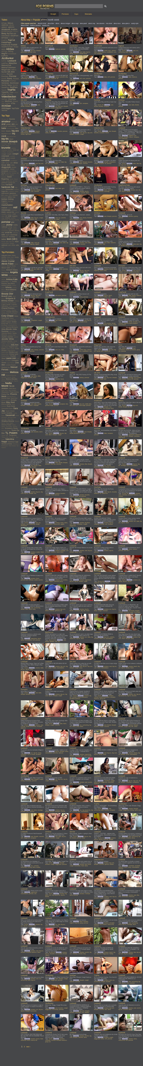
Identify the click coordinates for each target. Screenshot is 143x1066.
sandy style (134, 23)
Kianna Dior (5, 354)
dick (8, 165)
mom (3, 212)
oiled (2, 216)
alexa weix (136, 244)
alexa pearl (83, 23)
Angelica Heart (13, 275)
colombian (137, 436)
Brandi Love (6, 296)
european (4, 171)
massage (4, 203)
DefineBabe (5, 36)
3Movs (10, 23)
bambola (120, 137)
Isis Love (12, 331)
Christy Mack (5, 313)
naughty (3, 214)
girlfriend (4, 182)
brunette (5, 147)
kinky (10, 195)
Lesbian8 (11, 61)
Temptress (13, 435)
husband (11, 191)
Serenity (4, 419)
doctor (37, 1039)
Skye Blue (9, 426)
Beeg (3, 33)
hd (12, 187)
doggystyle (6, 167)
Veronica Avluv (6, 444)
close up (16, 150)
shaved (11, 230)
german (15, 181)
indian (16, 191)
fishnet (23, 134)
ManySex (13, 63)
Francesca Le (12, 325)
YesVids (4, 110)
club (56, 641)
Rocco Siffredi (6, 404)
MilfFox (13, 70)
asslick (36, 465)
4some (51, 269)
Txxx (11, 92)
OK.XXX (11, 72)
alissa (57, 23)
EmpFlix (4, 40)
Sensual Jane (12, 417)
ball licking (131, 610)
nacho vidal (137, 810)
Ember (14, 322)
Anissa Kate (12, 279)
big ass (15, 131)
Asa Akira (11, 283)
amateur (5, 121)
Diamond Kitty (11, 320)
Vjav (2, 101)
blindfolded (24, 467)
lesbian (4, 199)
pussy (9, 224)
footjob (54, 668)
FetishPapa (6, 42)
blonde (4, 141)
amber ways (107, 50)
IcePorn (4, 56)
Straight (53, 14)
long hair (10, 201)
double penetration (34, 132)
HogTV (4, 53)
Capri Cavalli (6, 304)
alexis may (91, 23)
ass (13, 124)
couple (9, 154)
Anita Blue (5, 281)
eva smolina (107, 323)
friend (16, 179)
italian (87, 193)
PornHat (12, 76)
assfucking (12, 126)
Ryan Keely (11, 406)
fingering (5, 179)
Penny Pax (5, 394)
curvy (7, 163)
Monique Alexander (7, 381)
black (11, 139)
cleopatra (136, 137)
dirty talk (83, 610)
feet (2, 175)
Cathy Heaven (13, 306)
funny (3, 181)
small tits (8, 232)
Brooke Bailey (12, 302)
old (6, 216)
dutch (71, 219)
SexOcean (14, 83)
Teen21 (4, 90)
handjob (9, 185)
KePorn (4, 61)
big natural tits (11, 136)
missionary (6, 210)
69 (29, 105)
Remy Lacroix (5, 400)
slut (2, 233)
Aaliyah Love (6, 255)
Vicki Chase (12, 445)
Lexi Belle (8, 360)
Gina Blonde (6, 329)
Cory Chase (7, 316)
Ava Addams (11, 290)
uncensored (5, 243)
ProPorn (13, 81)
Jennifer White (7, 339)
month (50, 19)
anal (3, 124)
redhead (4, 227)
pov (12, 222)
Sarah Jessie (10, 411)
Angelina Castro (6, 277)
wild (2, 247)
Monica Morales (11, 379)
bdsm (3, 131)
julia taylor (58, 295)
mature (4, 208)
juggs (6, 195)
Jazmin (16, 337)
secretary (53, 380)
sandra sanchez (38, 580)
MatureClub (6, 65)
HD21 (3, 49)
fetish (9, 177)
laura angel (82, 405)
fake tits (8, 173)
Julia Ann (14, 345)
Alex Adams (10, 259)
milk (109, 297)
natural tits (10, 212)
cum (3, 158)
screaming (4, 230)
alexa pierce (126, 23)
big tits (5, 138)
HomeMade (12, 54)
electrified (111, 782)
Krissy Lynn (13, 354)
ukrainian (132, 297)
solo (3, 235)
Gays (76, 14)
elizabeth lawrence (133, 495)
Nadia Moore (6, 384)
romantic (4, 229)
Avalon (11, 291)
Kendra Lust (13, 352)
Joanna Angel (11, 343)
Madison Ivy (5, 367)
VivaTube (12, 99)
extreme (30, 377)
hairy (3, 185)
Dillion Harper (6, 322)
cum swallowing (122, 138)
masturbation (7, 205)
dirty (66, 77)
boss (74, 524)
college (3, 152)
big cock (33, 50)
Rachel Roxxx (11, 396)
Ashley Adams (6, 285)
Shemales (88, 14)
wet (9, 245)
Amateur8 (5, 29)
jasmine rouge (49, 405)
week (56, 19)
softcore (15, 232)
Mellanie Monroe (11, 375)
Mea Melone (5, 372)
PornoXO (5, 81)
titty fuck (11, 241)
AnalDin (14, 29)
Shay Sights (9, 423)
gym (63, 188)
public (3, 225)
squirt (8, 235)
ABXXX (11, 27)
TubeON (5, 92)
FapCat (11, 40)
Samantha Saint (7, 408)
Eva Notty (4, 325)
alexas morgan (65, 23)
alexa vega (75, 23)
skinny (16, 230)
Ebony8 (11, 38)
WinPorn (8, 101)
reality (15, 225)
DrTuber (4, 38)
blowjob (13, 141)
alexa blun (51, 23)
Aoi (10, 281)
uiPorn (3, 94)
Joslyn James (5, 345)
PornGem (4, 76)
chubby (9, 150)
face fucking (12, 171)
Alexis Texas (11, 266)
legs (13, 197)
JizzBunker (7, 58)
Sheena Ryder (6, 425)
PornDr (10, 74)
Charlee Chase (6, 310)
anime (130, 549)
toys (17, 241)
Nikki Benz (12, 388)
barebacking (10, 128)
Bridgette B (10, 298)
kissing (15, 195)
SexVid (15, 85)
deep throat (121, 437)
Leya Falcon (10, 363)
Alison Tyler (5, 268)
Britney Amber (7, 301)
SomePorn (5, 87)
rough (10, 229)
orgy (2, 218)
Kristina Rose (5, 356)
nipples (9, 214)
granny (136, 216)
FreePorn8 (5, 45)
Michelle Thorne (6, 377)
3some (12, 119)
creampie (5, 156)
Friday (3, 327)
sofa (104, 244)
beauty (8, 131)
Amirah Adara (12, 270)
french (11, 179)
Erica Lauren (13, 324)
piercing (11, 220)
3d (49, 131)
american (14, 122)
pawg (81, 923)
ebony (12, 169)
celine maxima (102, 52)
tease (83, 838)
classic (131, 137)
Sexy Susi (10, 419)
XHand (15, 101)
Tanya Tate (4, 435)
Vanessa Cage (13, 442)
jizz (2, 195)
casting (13, 148)
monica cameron (35, 25)
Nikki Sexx (4, 390)
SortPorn (14, 87)
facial (3, 173)
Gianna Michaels (12, 327)
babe (3, 128)
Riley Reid (10, 402)
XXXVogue (6, 108)
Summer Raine (6, 430)
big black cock (6, 133)
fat (17, 173)
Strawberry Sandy (11, 428)
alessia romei (42, 23)
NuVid (4, 72)
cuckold (12, 156)
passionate (4, 220)
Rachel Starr (5, 398)
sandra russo (49, 297)
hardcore (6, 187)
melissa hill (130, 379)
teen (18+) (12, 239)
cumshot (5, 160)
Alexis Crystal (7, 261)
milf (15, 207)
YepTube (15, 108)
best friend (88, 864)
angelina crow (132, 135)
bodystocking (24, 132)
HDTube (4, 51)
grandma (131, 216)
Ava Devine (4, 291)
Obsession (5, 392)
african (124, 637)
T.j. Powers (11, 433)
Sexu (9, 85)
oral (9, 216)
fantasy (14, 173)
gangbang (9, 181)
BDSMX (15, 31)
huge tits (4, 191)
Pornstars (65, 14)
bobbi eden (88, 404)
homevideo (9, 189)
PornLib (16, 79)
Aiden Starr (10, 257)
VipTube (4, 99)
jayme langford (133, 323)
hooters (16, 189)
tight (7, 241)
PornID (3, 78)
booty (9, 144)
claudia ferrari (83, 53)
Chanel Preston (7, 308)
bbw (16, 128)
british (8, 145)
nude (14, 214)
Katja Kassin (11, 350)
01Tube (4, 23)
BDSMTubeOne (6, 31)
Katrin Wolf (4, 352)
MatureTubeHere (8, 67)
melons (10, 208)
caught (126, 726)
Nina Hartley (12, 390)
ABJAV (11, 25)
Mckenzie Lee (13, 370)
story (34, 52)
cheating (4, 150)
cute (11, 163)
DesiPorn (14, 36)
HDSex (10, 49)
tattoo (3, 239)
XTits (13, 103)
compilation (10, 152)
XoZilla (7, 103)
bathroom (72, 244)
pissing (17, 220)
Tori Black (12, 437)
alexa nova (117, 23)
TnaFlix (11, 89)
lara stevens (100, 23)
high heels (28, 134)
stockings (13, 235)
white (13, 245)
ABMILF (4, 27)
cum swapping (98, 53)
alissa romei (25, 25)
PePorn (3, 74)
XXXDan (6, 105)
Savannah (10, 415)
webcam (4, 245)
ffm (131, 407)
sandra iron (45, 25)
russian (14, 229)
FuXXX (14, 45)
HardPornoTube (7, 47)
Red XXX (14, 398)
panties (13, 218)
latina (10, 197)
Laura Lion (11, 358)
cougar (3, 154)
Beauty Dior (7, 293)
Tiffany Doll (4, 437)
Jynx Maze (4, 347)
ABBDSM (4, 25)
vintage (12, 243)
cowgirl (15, 154)
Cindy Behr (13, 313)
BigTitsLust (11, 33)
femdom (4, 177)
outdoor (7, 218)
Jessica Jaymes (6, 341)
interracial (5, 193)
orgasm (14, 216)
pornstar (5, 222)
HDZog (10, 51)
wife (17, 245)
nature (17, 212)
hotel (119, 379)
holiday (111, 953)
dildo (13, 165)
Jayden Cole (12, 335)
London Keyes (11, 365)
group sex (11, 182)
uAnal (16, 92)
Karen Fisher (10, 348)
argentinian (132, 434)
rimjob (15, 227)
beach (135, 666)
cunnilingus (13, 160)
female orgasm (9, 175)
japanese (12, 193)
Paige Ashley (14, 392)
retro (100, 244)
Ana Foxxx (5, 272)
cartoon (135, 549)
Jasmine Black (6, 333)
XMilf (2, 103)
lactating (96, 297)
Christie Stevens (12, 312)
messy (65, 320)
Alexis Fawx (7, 263)
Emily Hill (4, 324)
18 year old (4, 119)
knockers (4, 197)
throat (3, 241)
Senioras (5, 83)
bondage (4, 144)
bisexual (106, 839)
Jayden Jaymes (7, 337)
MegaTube (6, 70)
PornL (9, 78)
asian (8, 124)
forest (42, 552)
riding (10, 227)
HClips (16, 47)
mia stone (109, 23)
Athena (8, 287)
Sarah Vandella (6, 413)
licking (11, 199)
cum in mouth (10, 158)
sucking (12, 237)
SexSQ (4, 85)
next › (28, 1047)
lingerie (4, 201)
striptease (4, 237)
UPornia (10, 94)
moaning (14, 210)
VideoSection (8, 96)
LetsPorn (4, 63)
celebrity (51, 610)
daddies (87, 1012)
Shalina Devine (7, 421)
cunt (3, 163)
